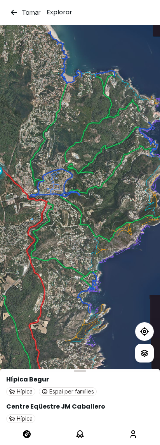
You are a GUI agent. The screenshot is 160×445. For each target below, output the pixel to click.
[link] (26, 434)
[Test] (144, 331)
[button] (80, 385)
